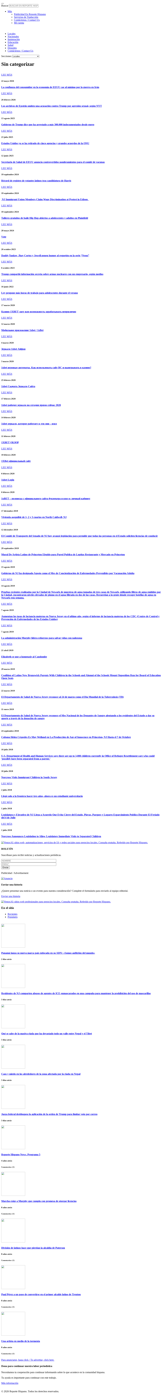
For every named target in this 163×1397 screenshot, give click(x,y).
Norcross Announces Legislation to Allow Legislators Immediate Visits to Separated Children (51, 836)
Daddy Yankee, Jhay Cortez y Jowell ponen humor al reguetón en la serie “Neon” (45, 255)
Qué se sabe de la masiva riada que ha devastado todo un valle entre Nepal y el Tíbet (46, 1033)
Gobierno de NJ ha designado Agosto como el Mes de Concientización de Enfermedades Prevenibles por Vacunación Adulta (67, 573)
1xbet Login (7, 479)
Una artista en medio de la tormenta (20, 1341)
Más (10, 11)
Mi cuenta (19, 22)
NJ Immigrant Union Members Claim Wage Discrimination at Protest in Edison (45, 199)
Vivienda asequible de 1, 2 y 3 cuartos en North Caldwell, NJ (34, 517)
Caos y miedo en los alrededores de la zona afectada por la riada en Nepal (40, 1074)
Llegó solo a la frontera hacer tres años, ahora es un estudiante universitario (42, 796)
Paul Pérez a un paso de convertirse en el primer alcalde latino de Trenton (41, 1294)
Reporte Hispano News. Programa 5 (20, 1154)
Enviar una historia (10, 896)
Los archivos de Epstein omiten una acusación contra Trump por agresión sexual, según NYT (51, 106)
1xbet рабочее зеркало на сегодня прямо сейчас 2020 (31, 405)
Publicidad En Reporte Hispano (30, 14)
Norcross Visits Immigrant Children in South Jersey (29, 777)
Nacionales (13, 36)
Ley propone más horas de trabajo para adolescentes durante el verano (39, 293)
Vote (3, 236)
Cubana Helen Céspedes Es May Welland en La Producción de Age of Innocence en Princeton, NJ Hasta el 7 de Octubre (66, 737)
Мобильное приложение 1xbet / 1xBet (22, 330)
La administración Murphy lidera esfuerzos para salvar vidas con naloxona (41, 638)
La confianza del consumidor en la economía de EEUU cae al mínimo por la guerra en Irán (50, 87)
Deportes (12, 48)
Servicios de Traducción (26, 17)
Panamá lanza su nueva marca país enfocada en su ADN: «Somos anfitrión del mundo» (48, 953)
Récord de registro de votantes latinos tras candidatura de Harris (36, 180)
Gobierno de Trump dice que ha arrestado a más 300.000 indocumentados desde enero (47, 124)
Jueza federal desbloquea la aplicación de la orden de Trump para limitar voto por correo (49, 1114)
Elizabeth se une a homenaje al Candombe (24, 656)
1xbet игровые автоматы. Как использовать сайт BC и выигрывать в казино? (46, 367)
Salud (10, 45)
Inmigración (14, 39)
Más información (9, 1383)
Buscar (4, 5)
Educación (13, 42)
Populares (13, 917)
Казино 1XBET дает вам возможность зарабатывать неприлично (38, 311)
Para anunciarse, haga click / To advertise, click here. (27, 1360)
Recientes (12, 914)
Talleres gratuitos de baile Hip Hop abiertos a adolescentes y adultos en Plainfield (44, 218)
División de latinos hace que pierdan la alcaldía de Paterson (33, 1247)
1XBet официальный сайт (16, 461)
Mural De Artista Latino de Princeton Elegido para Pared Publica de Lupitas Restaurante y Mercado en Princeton (63, 554)
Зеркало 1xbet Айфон (13, 349)
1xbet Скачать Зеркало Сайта (18, 386)
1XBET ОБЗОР (10, 442)
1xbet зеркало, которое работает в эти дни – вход (29, 423)
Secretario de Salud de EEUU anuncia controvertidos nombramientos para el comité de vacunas (53, 162)
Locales (11, 33)
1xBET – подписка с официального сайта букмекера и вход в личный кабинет (45, 498)
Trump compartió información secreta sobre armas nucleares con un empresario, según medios (52, 274)
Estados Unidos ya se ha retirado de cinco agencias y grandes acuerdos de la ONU (45, 143)
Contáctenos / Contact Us (27, 20)
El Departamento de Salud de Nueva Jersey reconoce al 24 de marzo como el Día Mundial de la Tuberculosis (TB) (62, 697)
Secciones (6, 56)
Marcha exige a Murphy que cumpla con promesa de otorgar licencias (39, 1201)
